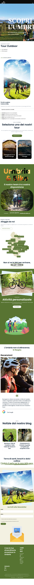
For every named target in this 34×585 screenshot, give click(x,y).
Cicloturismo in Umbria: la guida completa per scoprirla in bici (9, 443)
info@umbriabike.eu (25, 213)
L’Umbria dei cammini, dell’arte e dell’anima (25, 443)
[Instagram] (6, 567)
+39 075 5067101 (14, 213)
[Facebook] (5, 567)
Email (2, 507)
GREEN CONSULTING (20, 575)
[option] (9, 150)
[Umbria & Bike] (3, 3)
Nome (2, 511)
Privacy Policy (13, 575)
